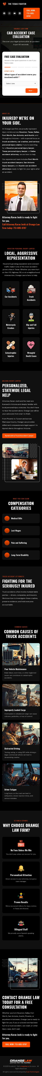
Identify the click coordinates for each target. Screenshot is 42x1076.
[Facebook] (4, 13)
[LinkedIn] (20, 13)
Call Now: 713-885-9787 (31, 13)
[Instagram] (9, 13)
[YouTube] (15, 13)
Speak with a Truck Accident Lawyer (19, 436)
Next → (31, 91)
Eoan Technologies (32, 1072)
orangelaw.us (25, 1066)
